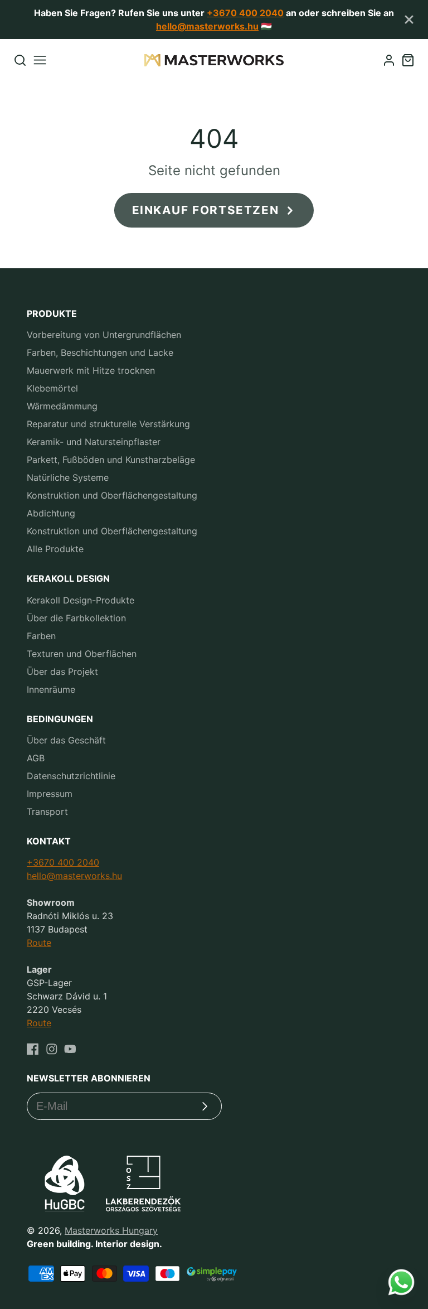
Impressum (49, 793)
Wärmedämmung (62, 406)
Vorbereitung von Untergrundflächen (104, 334)
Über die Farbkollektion (76, 618)
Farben (41, 635)
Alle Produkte (55, 548)
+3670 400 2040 (245, 12)
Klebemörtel (52, 388)
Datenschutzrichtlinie (71, 775)
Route (39, 942)
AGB (36, 758)
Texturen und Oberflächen (82, 653)
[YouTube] (70, 1049)
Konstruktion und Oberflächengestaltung (112, 495)
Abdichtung (51, 513)
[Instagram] (52, 1049)
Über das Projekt (62, 671)
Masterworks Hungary (111, 1230)
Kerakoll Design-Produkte (80, 600)
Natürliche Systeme (68, 477)
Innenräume (51, 689)
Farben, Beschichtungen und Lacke (100, 352)
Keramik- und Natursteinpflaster (93, 441)
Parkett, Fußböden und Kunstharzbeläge (111, 459)
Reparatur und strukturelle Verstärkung (108, 423)
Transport (47, 811)
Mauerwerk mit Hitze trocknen (91, 370)
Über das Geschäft (66, 740)
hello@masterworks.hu (207, 26)
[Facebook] (33, 1049)
